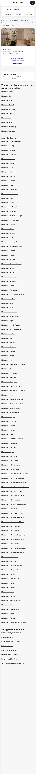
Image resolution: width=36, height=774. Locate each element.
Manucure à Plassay (8, 430)
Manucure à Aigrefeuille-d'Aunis (12, 141)
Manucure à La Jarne (8, 303)
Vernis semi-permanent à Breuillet (12, 663)
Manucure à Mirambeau (9, 373)
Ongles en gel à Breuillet (9, 650)
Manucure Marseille (7, 105)
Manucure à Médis (7, 360)
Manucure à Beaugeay (8, 176)
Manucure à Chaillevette (9, 207)
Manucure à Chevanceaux (10, 220)
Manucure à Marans (8, 342)
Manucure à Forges (7, 268)
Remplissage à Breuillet (9, 659)
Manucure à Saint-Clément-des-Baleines (14, 474)
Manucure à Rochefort (8, 447)
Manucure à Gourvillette (9, 281)
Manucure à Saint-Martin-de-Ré (12, 513)
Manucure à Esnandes (8, 251)
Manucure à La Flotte (8, 299)
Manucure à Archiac (8, 159)
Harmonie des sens (9, 74)
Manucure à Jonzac (8, 286)
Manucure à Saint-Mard (9, 509)
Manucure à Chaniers (8, 211)
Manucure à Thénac (8, 596)
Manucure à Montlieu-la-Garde (11, 386)
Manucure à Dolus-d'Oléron (10, 242)
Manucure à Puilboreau (9, 443)
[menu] (2, 3)
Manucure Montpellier (8, 109)
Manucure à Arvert (7, 163)
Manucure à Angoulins (8, 154)
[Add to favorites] (32, 30)
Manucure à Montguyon (9, 382)
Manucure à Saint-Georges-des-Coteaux (15, 487)
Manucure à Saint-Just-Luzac (11, 500)
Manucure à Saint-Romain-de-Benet (13, 535)
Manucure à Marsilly (8, 351)
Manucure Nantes (7, 113)
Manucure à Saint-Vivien (9, 557)
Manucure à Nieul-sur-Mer (10, 412)
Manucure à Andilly (7, 146)
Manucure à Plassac (8, 425)
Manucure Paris (6, 122)
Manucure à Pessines (8, 421)
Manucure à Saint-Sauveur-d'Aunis (13, 539)
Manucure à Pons (7, 434)
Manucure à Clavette (8, 224)
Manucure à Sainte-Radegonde (11, 565)
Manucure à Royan (7, 452)
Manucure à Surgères (8, 587)
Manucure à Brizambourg (9, 194)
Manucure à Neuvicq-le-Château (12, 404)
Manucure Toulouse (8, 131)
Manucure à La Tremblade (10, 316)
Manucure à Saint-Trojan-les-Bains (13, 552)
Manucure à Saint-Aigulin (9, 460)
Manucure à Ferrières (8, 259)
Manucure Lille (6, 96)
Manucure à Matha (7, 356)
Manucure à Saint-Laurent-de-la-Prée (13, 504)
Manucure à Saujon (7, 583)
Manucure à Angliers (8, 150)
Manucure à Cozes (7, 237)
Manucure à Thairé (7, 592)
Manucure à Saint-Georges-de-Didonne (14, 482)
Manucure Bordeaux (8, 92)
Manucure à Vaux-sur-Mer (10, 609)
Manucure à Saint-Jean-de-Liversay (13, 495)
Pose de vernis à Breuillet (9, 654)
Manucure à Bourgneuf (9, 189)
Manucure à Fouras (7, 272)
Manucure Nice (6, 118)
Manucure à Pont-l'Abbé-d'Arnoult (12, 439)
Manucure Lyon (6, 100)
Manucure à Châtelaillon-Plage (11, 216)
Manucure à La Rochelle (9, 312)
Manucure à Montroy (8, 395)
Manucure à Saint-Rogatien (10, 530)
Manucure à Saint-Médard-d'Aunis (12, 517)
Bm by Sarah (7, 49)
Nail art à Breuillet (7, 646)
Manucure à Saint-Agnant (10, 456)
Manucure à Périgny (8, 417)
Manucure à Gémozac (8, 277)
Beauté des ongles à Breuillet (11, 633)
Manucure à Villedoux (8, 618)
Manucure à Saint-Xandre (9, 561)
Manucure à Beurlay (8, 181)
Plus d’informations (18, 63)
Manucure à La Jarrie (8, 307)
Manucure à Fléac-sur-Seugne (11, 264)
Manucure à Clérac (7, 229)
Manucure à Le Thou (8, 334)
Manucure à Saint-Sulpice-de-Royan (13, 548)
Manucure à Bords (7, 185)
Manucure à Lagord (7, 321)
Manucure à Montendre (9, 377)
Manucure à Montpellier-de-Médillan (13, 391)
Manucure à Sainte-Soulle (10, 570)
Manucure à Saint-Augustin (10, 465)
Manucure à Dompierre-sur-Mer (11, 246)
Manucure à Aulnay (7, 167)
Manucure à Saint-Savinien (10, 544)
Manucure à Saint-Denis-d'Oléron (12, 478)
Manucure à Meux (7, 369)
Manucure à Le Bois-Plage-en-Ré (12, 325)
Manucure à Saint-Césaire (10, 469)
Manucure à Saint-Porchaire (10, 526)
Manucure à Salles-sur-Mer (10, 579)
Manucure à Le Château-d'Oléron (12, 329)
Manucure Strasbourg (8, 127)
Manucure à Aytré (7, 172)
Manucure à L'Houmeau (9, 290)
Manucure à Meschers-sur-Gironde (13, 364)
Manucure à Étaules (8, 255)
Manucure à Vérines (8, 614)
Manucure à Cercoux (8, 202)
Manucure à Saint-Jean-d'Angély (12, 491)
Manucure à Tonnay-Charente (11, 600)
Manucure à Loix (6, 338)
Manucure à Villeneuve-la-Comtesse (13, 622)
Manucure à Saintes (8, 574)
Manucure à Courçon (8, 233)
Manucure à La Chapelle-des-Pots (12, 294)
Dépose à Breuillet (7, 637)
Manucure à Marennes (8, 347)
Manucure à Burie (7, 198)
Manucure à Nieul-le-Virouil (10, 408)
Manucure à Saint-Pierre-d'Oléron (12, 522)
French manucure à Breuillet (10, 641)
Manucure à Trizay (7, 605)
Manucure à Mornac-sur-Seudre (12, 399)
